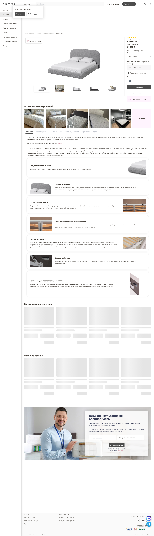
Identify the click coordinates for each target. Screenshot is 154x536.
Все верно (19, 14)
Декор (5, 46)
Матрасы (6, 10)
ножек (60, 143)
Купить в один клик (139, 93)
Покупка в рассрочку (67, 521)
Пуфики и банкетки (10, 24)
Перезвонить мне (129, 4)
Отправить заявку (116, 445)
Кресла (5, 32)
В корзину (139, 87)
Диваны (5, 19)
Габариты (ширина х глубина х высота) (138, 63)
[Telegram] (148, 524)
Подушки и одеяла (9, 28)
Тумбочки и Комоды (10, 41)
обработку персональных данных (116, 451)
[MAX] (148, 518)
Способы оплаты (65, 514)
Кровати (6, 15)
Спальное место (133, 53)
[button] (42, 88)
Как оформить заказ (66, 517)
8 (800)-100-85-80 (113, 4)
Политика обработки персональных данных (140, 534)
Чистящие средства (10, 37)
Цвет (129, 77)
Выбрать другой (33, 14)
